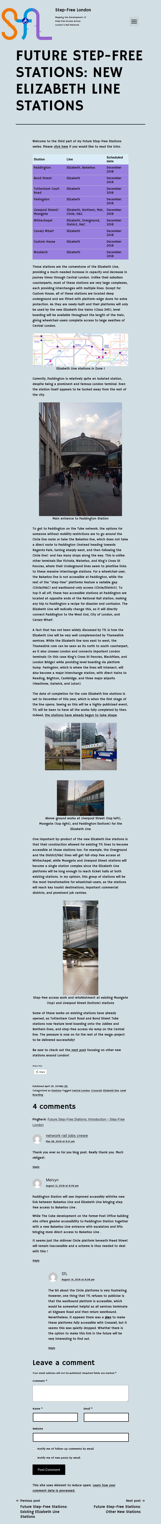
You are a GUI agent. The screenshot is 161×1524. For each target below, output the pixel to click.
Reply (36, 1167)
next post (78, 1050)
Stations (56, 1090)
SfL (66, 1086)
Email (88, 1408)
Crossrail (96, 1090)
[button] (134, 21)
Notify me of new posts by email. (59, 1458)
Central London (81, 1090)
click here (61, 147)
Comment (40, 1381)
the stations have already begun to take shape (81, 715)
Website (38, 1429)
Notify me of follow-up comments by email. (65, 1449)
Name (38, 1408)
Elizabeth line (111, 1090)
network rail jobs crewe (67, 1135)
